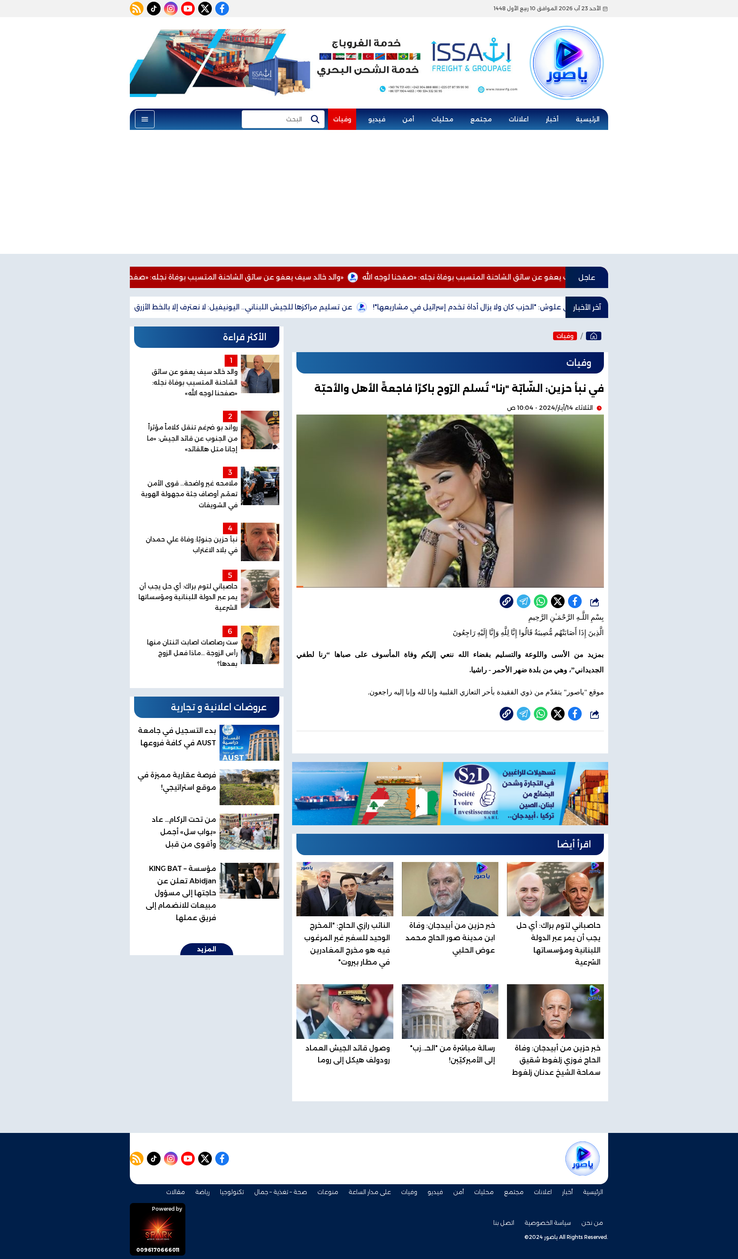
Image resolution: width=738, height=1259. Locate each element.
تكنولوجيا (232, 1192)
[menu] (145, 119)
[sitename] (582, 1158)
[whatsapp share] (541, 601)
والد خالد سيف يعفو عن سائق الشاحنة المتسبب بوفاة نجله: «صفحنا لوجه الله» (275, 277)
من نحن (592, 1223)
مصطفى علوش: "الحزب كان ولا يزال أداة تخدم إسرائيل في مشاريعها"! (540, 307)
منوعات (327, 1192)
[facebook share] (575, 601)
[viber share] (523, 601)
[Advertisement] (369, 194)
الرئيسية (588, 119)
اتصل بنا (503, 1223)
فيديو (376, 119)
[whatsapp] (506, 601)
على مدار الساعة (369, 1192)
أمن (408, 119)
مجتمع (481, 119)
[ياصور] (566, 48)
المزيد (206, 949)
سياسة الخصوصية (547, 1223)
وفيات (342, 119)
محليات (442, 119)
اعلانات (519, 119)
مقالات (175, 1192)
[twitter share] (558, 601)
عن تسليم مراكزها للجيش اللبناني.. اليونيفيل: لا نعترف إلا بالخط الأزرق (300, 307)
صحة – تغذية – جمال (280, 1192)
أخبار (552, 119)
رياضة (202, 1192)
